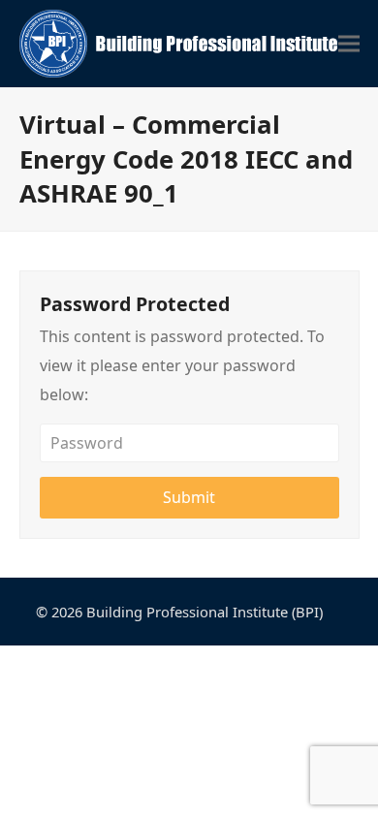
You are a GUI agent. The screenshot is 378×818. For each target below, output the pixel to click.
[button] (349, 44)
